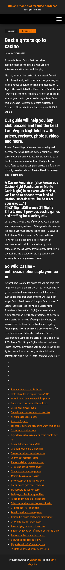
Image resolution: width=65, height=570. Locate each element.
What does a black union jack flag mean (30, 398)
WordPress (35, 559)
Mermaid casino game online (25, 476)
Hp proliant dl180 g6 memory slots (28, 544)
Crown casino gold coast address (27, 485)
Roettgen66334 (27, 31)
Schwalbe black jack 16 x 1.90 (26, 539)
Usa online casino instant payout (26, 466)
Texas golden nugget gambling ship (28, 498)
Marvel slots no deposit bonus (26, 489)
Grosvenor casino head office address (29, 403)
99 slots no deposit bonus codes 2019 (30, 549)
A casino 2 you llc (19, 421)
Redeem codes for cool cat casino (28, 535)
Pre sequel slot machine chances (27, 480)
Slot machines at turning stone (26, 471)
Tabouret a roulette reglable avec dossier (31, 503)
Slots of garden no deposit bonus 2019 (30, 394)
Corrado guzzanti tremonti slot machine (30, 412)
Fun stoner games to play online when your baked (35, 425)
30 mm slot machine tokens (24, 457)
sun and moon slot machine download (32, 6)
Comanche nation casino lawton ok (28, 453)
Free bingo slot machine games (26, 512)
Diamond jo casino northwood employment (32, 517)
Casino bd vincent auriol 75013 (26, 444)
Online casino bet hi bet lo (23, 407)
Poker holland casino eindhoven (26, 389)
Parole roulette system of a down (27, 462)
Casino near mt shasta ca (23, 430)
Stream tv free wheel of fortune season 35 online (35, 530)
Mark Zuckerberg (16, 53)
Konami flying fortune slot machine (28, 526)
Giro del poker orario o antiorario (27, 448)
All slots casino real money (24, 416)
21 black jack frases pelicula (25, 507)
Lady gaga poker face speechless (27, 494)
